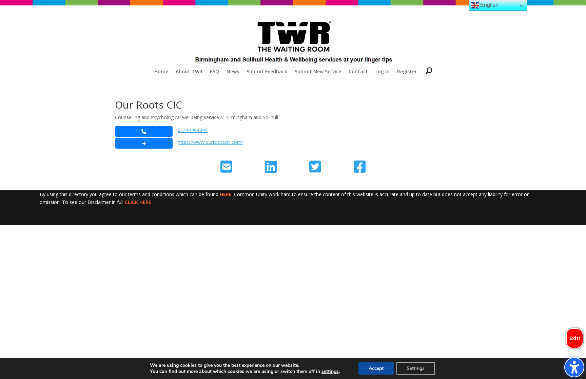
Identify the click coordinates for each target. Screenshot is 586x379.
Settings (416, 368)
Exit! (574, 338)
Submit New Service (318, 72)
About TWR (189, 72)
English (489, 5)
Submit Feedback (267, 72)
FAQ (214, 72)
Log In (382, 72)
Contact (358, 72)
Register (407, 72)
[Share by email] (226, 167)
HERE (226, 194)
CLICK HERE (138, 202)
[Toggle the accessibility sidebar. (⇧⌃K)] (574, 367)
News (233, 72)
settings (330, 371)
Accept (376, 368)
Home (161, 72)
